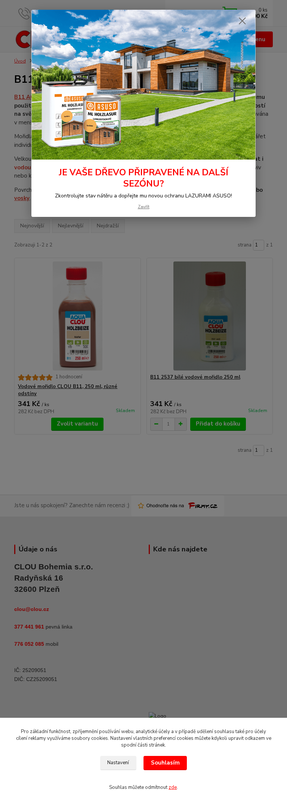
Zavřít (143, 207)
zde (173, 787)
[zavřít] (242, 21)
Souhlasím (165, 762)
